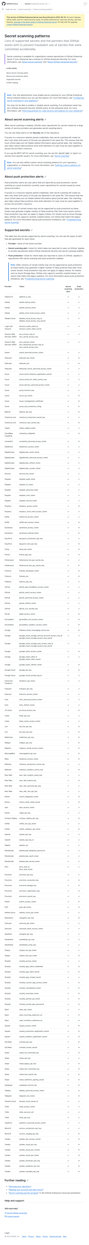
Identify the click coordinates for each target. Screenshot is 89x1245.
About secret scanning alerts (24, 119)
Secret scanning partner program (23, 1193)
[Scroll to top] (84, 1240)
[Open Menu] (85, 4)
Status (38, 1236)
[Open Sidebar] (3, 9)
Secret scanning (25, 9)
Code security (11, 9)
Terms (24, 1236)
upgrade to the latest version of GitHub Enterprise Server (35, 22)
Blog (65, 1236)
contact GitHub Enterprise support (20, 24)
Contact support (13, 1216)
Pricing (45, 1236)
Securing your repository (20, 1186)
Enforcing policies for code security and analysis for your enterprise (52, 111)
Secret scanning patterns (42, 9)
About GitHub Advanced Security (62, 62)
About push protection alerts (24, 176)
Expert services (55, 1236)
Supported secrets (17, 230)
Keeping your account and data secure (26, 1190)
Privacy (31, 1236)
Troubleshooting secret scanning (39, 279)
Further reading (15, 1180)
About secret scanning (32, 62)
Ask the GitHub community (17, 1213)
